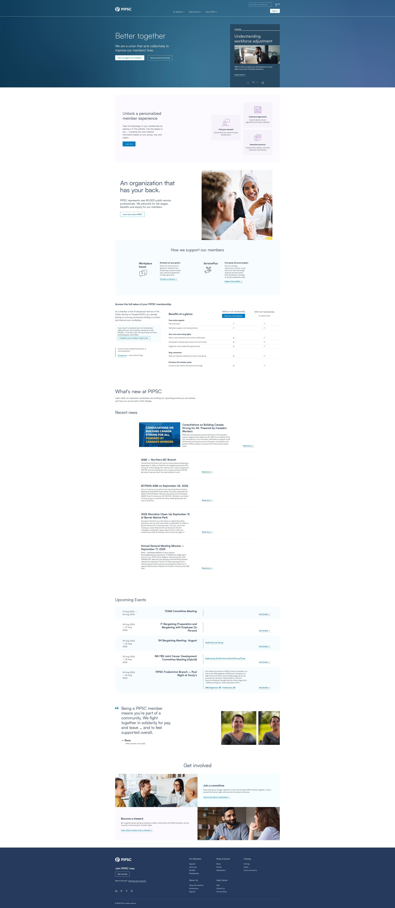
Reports (192, 892)
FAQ (218, 885)
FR (279, 4)
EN (276, 4)
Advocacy (193, 867)
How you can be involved (160, 58)
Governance (193, 888)
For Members (178, 12)
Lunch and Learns (250, 870)
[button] (263, 83)
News (218, 864)
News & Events (194, 12)
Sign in (275, 11)
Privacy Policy (221, 892)
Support (192, 864)
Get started (122, 874)
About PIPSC (211, 12)
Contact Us (220, 888)
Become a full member (233, 316)
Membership (194, 873)
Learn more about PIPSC (132, 214)
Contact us (122, 355)
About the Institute (196, 885)
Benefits (192, 870)
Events (219, 867)
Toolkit (246, 867)
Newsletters (221, 870)
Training (246, 864)
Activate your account (137, 881)
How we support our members (130, 58)
